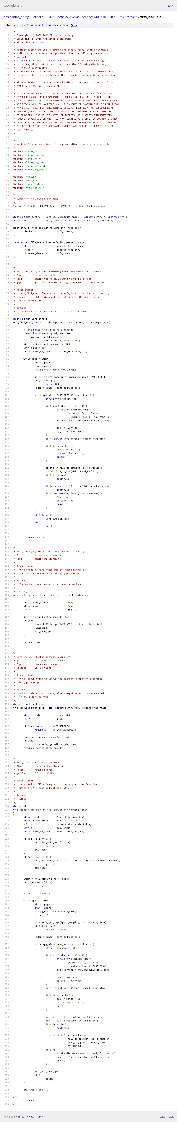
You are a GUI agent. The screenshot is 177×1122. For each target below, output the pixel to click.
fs (121, 17)
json (171, 1116)
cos (6, 17)
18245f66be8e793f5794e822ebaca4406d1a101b (78, 17)
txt (162, 1116)
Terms (40, 1116)
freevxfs (131, 17)
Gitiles (20, 1116)
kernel (36, 17)
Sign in (170, 5)
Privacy (30, 1116)
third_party (20, 17)
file (74, 25)
